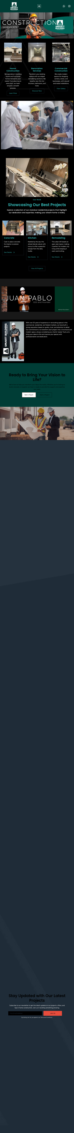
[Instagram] (69, 6)
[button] (39, 6)
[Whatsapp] (63, 6)
